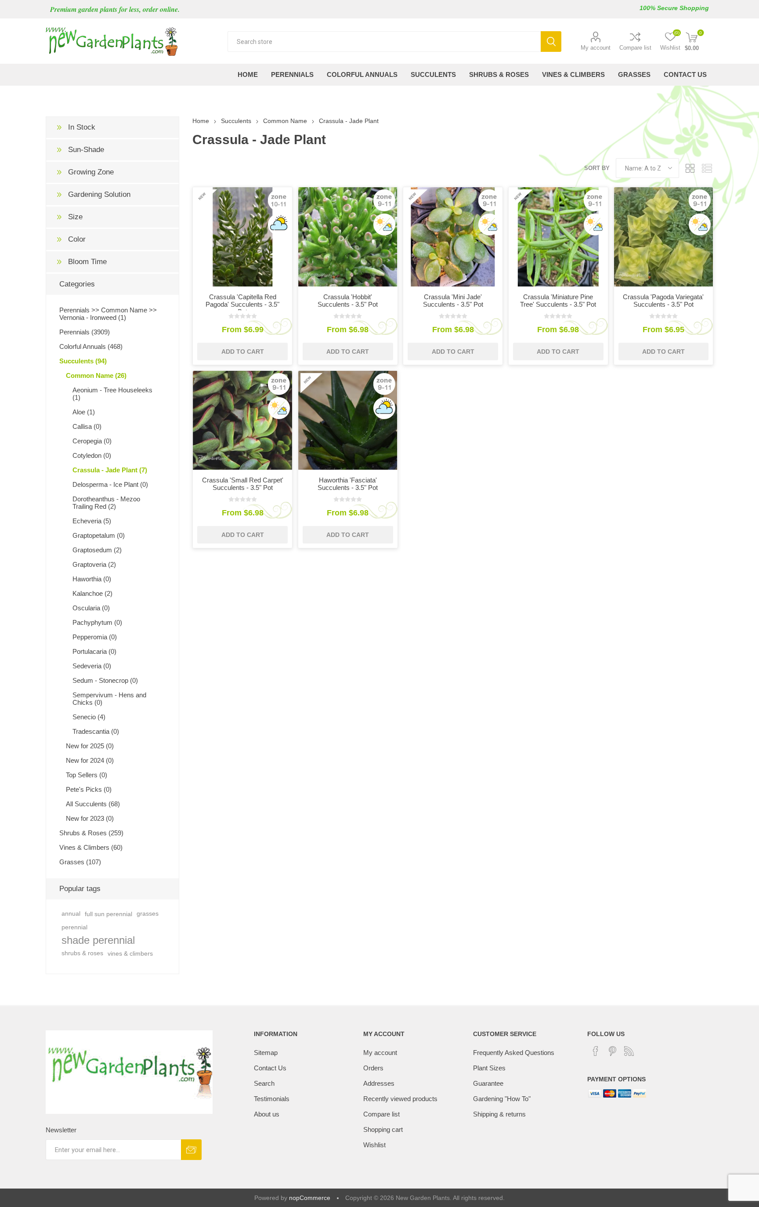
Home (200, 120)
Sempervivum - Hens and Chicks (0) (109, 698)
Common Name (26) (96, 375)
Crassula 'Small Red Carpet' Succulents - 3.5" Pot (242, 483)
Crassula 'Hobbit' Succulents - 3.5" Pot (348, 300)
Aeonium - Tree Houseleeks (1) (112, 393)
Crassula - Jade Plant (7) (109, 470)
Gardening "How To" (502, 1098)
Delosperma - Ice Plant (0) (110, 484)
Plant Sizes (489, 1068)
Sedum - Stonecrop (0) (105, 680)
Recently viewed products (400, 1098)
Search (551, 41)
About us (266, 1114)
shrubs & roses (82, 953)
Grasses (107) (80, 862)
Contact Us (270, 1068)
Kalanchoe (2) (92, 593)
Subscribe (191, 1149)
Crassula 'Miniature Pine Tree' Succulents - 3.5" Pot (558, 300)
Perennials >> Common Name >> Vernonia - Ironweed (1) (108, 313)
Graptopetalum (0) (98, 535)
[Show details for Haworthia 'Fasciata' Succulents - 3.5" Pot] (348, 420)
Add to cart (242, 351)
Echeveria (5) (91, 521)
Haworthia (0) (91, 579)
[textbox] (384, 41)
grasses (148, 913)
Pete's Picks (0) (89, 789)
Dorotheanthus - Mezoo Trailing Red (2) (106, 502)
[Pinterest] (612, 1051)
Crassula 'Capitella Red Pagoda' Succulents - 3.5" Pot (242, 304)
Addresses (378, 1083)
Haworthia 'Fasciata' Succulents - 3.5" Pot (348, 483)
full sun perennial (108, 913)
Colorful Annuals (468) (91, 346)
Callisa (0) (86, 426)
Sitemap (266, 1052)
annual (70, 913)
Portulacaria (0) (94, 651)
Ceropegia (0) (92, 441)
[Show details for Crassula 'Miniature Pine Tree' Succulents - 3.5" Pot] (558, 236)
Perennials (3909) (84, 332)
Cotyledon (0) (91, 455)
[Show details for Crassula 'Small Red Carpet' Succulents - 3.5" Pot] (242, 420)
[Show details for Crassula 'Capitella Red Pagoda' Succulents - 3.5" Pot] (242, 236)
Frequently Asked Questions (513, 1052)
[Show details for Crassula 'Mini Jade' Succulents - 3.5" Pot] (452, 236)
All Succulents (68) (93, 804)
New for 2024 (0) (90, 760)
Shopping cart (383, 1129)
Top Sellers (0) (86, 775)
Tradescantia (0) (95, 731)
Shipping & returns (499, 1114)
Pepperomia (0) (94, 637)
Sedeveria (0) (91, 666)
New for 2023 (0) (90, 818)
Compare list (635, 47)
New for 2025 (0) (90, 746)
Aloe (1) (83, 412)
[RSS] (629, 1051)
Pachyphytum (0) (97, 622)
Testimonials (271, 1098)
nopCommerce (309, 1197)
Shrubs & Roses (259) (91, 833)
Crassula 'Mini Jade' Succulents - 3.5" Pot (453, 300)
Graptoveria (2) (94, 564)
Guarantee (488, 1083)
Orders (373, 1068)
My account (596, 47)
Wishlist (374, 1145)
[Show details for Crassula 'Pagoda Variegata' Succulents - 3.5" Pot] (663, 236)
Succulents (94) (83, 361)
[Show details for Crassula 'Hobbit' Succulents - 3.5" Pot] (348, 236)
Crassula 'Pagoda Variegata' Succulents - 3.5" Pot (663, 300)
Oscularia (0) (91, 608)
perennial (74, 927)
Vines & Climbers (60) (91, 847)
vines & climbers (130, 953)
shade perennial (98, 940)
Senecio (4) (88, 717)
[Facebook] (596, 1051)
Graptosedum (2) (97, 550)
